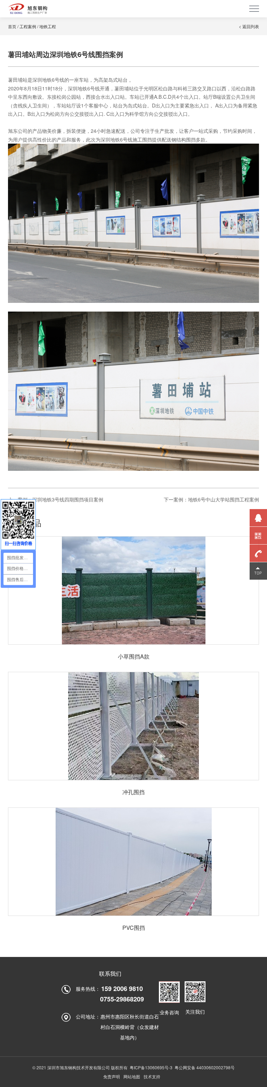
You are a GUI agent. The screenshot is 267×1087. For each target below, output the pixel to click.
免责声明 (111, 1076)
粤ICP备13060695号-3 (151, 1067)
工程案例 (27, 26)
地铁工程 (47, 26)
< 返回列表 (249, 26)
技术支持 (152, 1076)
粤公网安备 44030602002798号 (205, 1067)
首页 (12, 26)
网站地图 (131, 1076)
